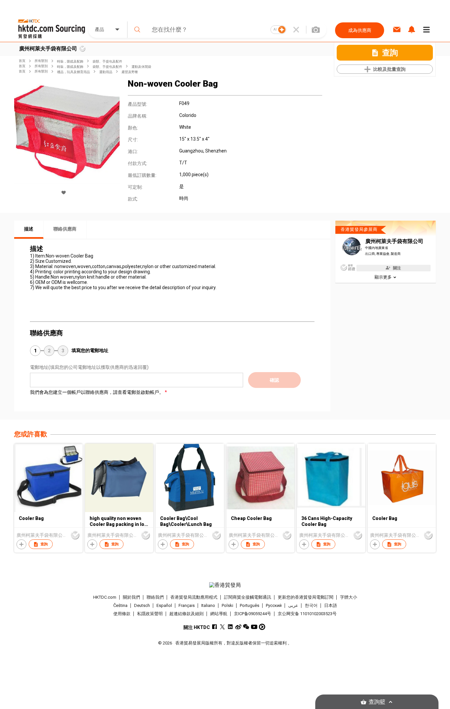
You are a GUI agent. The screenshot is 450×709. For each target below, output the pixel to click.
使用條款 (121, 613)
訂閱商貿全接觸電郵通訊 (247, 597)
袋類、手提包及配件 (107, 61)
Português (249, 605)
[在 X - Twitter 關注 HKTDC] (222, 627)
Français (187, 605)
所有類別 (41, 61)
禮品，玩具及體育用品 (73, 72)
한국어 (311, 605)
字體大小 (348, 597)
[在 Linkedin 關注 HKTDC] (230, 627)
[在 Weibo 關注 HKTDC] (238, 627)
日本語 (330, 605)
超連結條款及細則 (186, 613)
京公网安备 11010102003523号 (307, 613)
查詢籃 (377, 702)
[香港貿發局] (225, 585)
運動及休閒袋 (141, 66)
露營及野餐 (130, 72)
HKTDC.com (104, 597)
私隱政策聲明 (150, 613)
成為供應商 (359, 30)
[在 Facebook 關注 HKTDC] (214, 627)
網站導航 (218, 613)
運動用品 (105, 72)
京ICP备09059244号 (252, 613)
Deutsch (142, 605)
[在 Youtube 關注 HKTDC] (254, 627)
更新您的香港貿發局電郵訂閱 (305, 597)
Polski (227, 605)
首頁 (22, 61)
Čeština (120, 605)
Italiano (208, 605)
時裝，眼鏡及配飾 (70, 61)
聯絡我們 (155, 597)
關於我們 (131, 597)
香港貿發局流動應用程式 (193, 597)
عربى (293, 605)
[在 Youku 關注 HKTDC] (262, 627)
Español (164, 605)
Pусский (274, 605)
